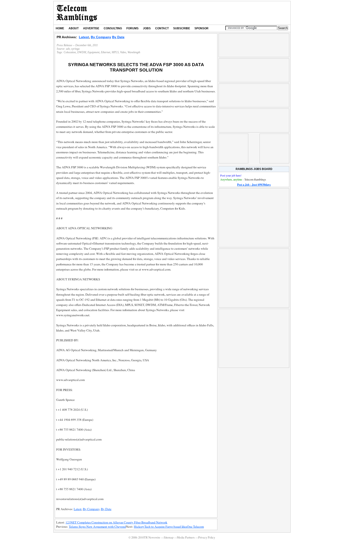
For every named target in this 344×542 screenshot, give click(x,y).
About (74, 28)
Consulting (113, 28)
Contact (162, 28)
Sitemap (168, 537)
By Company (101, 37)
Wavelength (134, 52)
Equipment (93, 52)
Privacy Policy (206, 537)
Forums (132, 28)
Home (60, 28)
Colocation (70, 52)
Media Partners (186, 537)
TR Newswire (77, 13)
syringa (75, 48)
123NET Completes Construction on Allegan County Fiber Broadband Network (116, 522)
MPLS (115, 52)
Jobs (147, 28)
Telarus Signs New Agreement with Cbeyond (97, 526)
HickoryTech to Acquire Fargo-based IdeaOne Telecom (169, 526)
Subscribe (181, 28)
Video (123, 52)
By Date (118, 37)
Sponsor (201, 28)
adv (68, 48)
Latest (84, 37)
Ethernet (105, 52)
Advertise (91, 28)
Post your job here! (231, 175)
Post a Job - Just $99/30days (254, 185)
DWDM (81, 52)
